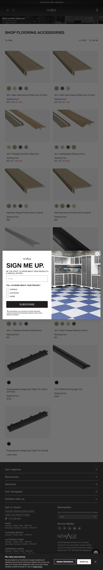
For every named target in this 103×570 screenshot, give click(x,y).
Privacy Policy (37, 567)
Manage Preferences (65, 562)
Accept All (84, 562)
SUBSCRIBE (27, 304)
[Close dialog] (97, 254)
